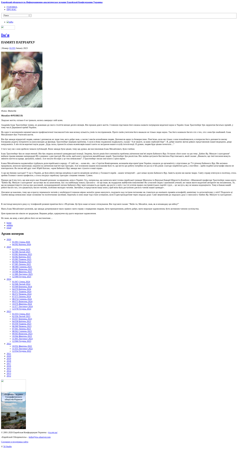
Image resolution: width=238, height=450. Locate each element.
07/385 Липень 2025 (21, 264)
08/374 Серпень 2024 (22, 299)
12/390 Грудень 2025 (21, 277)
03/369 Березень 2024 (22, 286)
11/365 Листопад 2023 (22, 339)
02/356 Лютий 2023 (21, 316)
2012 (9, 376)
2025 (9, 247)
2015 (9, 368)
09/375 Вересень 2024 (22, 301)
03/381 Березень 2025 (22, 254)
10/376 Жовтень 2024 (22, 304)
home (9, 223)
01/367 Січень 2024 (21, 281)
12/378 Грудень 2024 (21, 309)
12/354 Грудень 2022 (21, 351)
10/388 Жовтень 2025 (22, 272)
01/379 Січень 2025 (21, 249)
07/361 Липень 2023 (21, 329)
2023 (9, 311)
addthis (10, 225)
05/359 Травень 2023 (21, 324)
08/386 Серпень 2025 (22, 267)
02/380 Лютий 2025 (21, 252)
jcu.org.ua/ (52, 432)
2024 (9, 279)
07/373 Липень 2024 (21, 296)
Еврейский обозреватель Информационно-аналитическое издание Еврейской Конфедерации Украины (52, 2)
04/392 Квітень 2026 (21, 244)
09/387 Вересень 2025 (22, 269)
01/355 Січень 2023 (21, 314)
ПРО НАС (11, 9)
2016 (9, 366)
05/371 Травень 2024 (21, 291)
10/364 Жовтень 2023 (22, 336)
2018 (9, 361)
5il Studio (7, 446)
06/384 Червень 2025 (21, 262)
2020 (9, 356)
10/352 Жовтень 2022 (22, 346)
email (9, 228)
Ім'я (5, 35)
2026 (9, 239)
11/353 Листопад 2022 (22, 348)
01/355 (12, 48)
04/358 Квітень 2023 (21, 321)
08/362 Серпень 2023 (22, 331)
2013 (9, 373)
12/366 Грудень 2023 (21, 341)
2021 (9, 353)
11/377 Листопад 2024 (22, 306)
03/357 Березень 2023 (22, 319)
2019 (9, 358)
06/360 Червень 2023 (21, 326)
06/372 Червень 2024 (21, 294)
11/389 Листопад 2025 (22, 274)
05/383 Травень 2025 (21, 259)
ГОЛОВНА (12, 7)
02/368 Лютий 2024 (21, 284)
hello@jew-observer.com (40, 437)
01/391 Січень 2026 (21, 242)
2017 (9, 363)
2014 (9, 371)
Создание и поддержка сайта (14, 442)
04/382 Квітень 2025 (21, 257)
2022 (9, 343)
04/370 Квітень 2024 (21, 289)
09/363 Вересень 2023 (22, 334)
